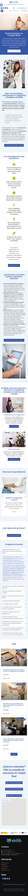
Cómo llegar (14, 426)
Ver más (14, 511)
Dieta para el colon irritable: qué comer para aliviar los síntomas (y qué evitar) (13, 705)
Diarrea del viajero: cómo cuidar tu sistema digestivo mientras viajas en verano (13, 740)
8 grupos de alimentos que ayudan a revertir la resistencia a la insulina (13, 670)
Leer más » (6, 674)
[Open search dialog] (14, 8)
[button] (2, 11)
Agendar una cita (14, 459)
